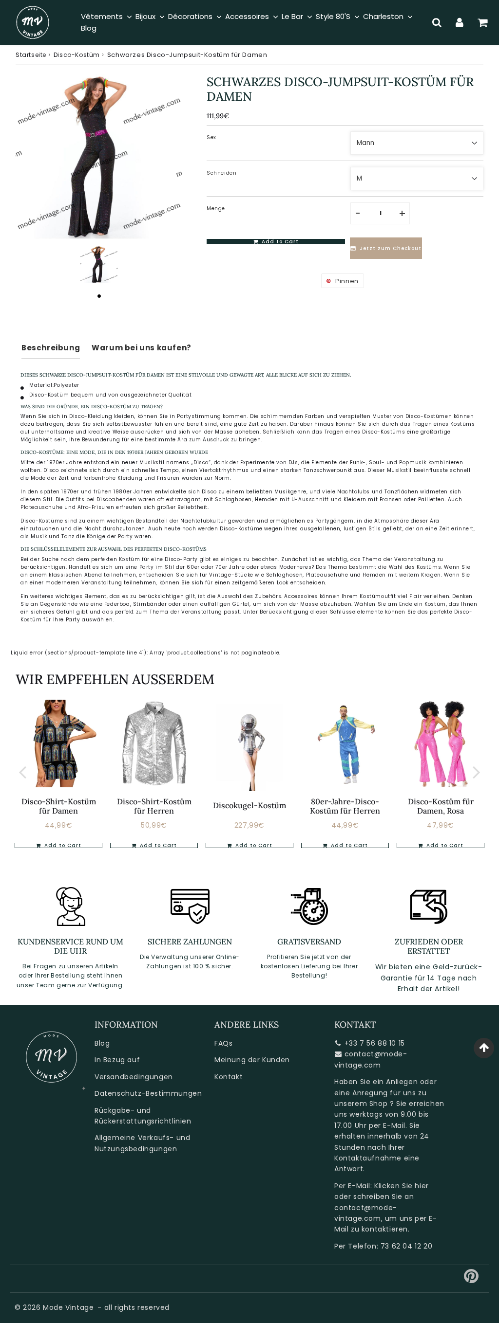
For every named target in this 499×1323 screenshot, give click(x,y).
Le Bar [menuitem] (292, 16)
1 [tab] (99, 296)
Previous (22, 772)
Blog (102, 1043)
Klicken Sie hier (401, 1186)
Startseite (31, 55)
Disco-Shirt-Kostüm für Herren (154, 806)
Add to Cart (61, 845)
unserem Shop (360, 1103)
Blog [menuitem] (88, 28)
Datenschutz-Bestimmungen (148, 1093)
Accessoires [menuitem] (247, 16)
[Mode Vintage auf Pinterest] (471, 1280)
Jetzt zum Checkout (391, 248)
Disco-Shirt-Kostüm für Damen (58, 806)
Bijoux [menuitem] (145, 16)
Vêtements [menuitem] (102, 16)
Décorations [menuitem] (190, 16)
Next (476, 772)
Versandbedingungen (134, 1077)
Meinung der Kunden (252, 1060)
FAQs (223, 1043)
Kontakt (228, 1077)
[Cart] (483, 22)
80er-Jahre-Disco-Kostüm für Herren (345, 806)
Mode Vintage (68, 1307)
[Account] (460, 22)
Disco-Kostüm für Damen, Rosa (441, 806)
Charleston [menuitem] (383, 16)
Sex (211, 137)
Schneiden (221, 173)
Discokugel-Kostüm (249, 805)
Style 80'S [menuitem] (333, 16)
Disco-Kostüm (77, 55)
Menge (216, 208)
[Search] (437, 22)
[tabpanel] (98, 264)
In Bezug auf (117, 1060)
